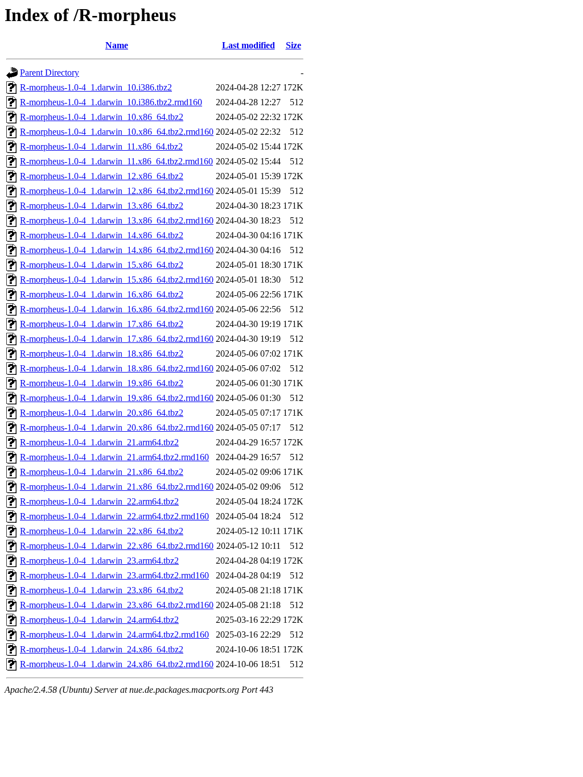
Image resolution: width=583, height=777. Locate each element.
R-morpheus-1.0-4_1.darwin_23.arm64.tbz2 (99, 560)
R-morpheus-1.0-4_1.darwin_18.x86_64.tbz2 (101, 353)
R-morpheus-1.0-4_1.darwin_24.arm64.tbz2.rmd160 (114, 634)
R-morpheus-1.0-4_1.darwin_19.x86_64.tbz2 (101, 383)
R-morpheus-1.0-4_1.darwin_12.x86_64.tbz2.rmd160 (117, 191)
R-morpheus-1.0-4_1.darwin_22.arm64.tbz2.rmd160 (114, 516)
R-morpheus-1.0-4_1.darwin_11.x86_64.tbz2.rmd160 (116, 161)
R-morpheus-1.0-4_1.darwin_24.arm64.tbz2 (99, 620)
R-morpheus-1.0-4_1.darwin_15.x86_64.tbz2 (101, 265)
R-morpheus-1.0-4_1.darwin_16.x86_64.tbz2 (101, 294)
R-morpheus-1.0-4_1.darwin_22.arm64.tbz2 (99, 501)
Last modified (248, 45)
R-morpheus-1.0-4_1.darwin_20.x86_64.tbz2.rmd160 (117, 427)
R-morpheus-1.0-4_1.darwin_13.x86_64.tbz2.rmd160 (117, 220)
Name (116, 45)
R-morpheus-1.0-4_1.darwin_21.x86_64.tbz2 (101, 472)
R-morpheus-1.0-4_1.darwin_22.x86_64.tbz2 (101, 531)
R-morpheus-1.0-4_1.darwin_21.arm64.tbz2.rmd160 (114, 457)
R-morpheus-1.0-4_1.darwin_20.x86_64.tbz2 (101, 413)
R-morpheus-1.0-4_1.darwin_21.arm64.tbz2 (99, 442)
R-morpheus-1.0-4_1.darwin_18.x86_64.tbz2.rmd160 (117, 368)
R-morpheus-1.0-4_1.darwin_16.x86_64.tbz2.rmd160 (117, 309)
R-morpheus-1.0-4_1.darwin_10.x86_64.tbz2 (101, 117)
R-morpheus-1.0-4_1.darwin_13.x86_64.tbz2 (101, 205)
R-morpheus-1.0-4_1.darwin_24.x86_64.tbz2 (101, 649)
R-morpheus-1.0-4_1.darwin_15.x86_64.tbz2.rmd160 (117, 279)
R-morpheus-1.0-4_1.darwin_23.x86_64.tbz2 (101, 590)
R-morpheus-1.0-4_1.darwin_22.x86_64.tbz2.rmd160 (117, 546)
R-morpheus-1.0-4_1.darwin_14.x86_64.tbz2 (101, 235)
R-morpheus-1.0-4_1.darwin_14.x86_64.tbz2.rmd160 (117, 250)
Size (293, 45)
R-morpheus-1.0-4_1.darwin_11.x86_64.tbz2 (101, 146)
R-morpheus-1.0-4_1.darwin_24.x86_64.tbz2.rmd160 (117, 664)
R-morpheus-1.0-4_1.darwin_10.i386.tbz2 (96, 87)
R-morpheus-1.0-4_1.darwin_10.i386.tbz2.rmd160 (111, 102)
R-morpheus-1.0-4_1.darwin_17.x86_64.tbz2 (101, 324)
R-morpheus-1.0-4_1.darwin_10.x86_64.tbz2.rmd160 (117, 132)
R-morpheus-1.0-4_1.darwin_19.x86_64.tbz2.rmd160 (117, 398)
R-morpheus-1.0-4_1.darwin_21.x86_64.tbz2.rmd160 (117, 486)
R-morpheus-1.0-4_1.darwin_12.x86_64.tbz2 (101, 176)
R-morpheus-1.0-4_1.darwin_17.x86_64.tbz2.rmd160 (117, 339)
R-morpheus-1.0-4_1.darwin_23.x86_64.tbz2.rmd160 (117, 605)
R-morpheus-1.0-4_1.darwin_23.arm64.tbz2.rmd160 (114, 575)
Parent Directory (49, 72)
